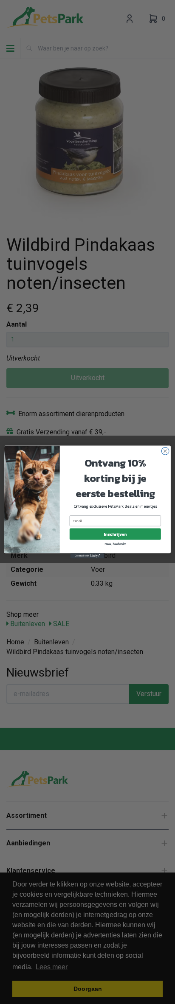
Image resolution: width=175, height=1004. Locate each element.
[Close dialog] (165, 451)
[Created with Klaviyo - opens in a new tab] (87, 555)
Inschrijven (115, 534)
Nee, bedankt (115, 543)
